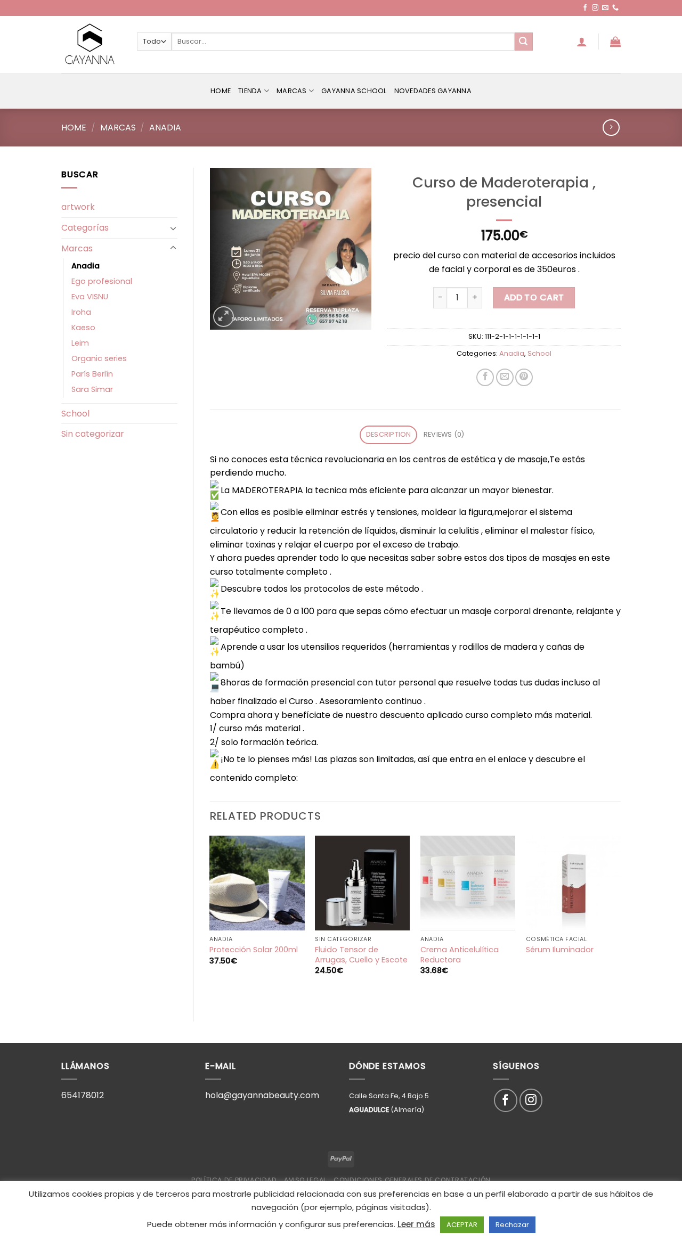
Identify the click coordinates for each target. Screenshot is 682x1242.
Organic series (99, 358)
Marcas (292, 90)
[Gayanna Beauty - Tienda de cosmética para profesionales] (91, 44)
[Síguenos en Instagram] (595, 8)
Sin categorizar (92, 434)
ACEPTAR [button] (461, 1225)
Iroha (81, 312)
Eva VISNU (89, 296)
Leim (80, 343)
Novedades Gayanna (433, 90)
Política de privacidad (234, 1179)
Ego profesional (101, 281)
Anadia (165, 127)
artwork (78, 207)
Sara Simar (92, 389)
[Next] (620, 919)
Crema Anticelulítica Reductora (459, 955)
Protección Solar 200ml (253, 950)
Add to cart (534, 297)
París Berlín (92, 374)
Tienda (250, 90)
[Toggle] (173, 228)
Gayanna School (354, 90)
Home (220, 90)
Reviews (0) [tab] (444, 434)
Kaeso (83, 327)
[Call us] (615, 8)
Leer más (416, 1224)
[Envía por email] (505, 377)
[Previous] (210, 919)
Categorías (85, 228)
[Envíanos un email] (605, 8)
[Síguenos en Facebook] (585, 8)
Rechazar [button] (512, 1225)
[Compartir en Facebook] (485, 377)
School (75, 413)
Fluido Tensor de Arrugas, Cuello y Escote (361, 955)
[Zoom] (223, 316)
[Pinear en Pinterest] (524, 377)
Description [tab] (388, 434)
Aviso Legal (305, 1179)
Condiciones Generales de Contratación (412, 1179)
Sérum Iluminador (560, 950)
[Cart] (615, 41)
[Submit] (524, 41)
